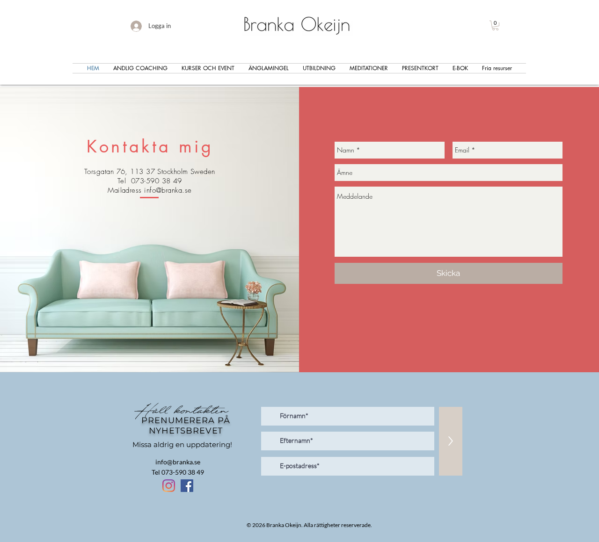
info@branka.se (167, 190)
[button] (495, 25)
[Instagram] (168, 485)
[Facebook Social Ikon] (187, 485)
